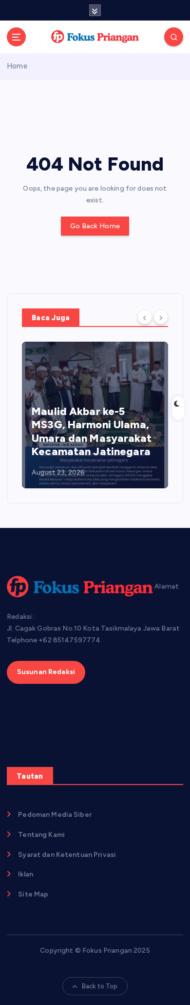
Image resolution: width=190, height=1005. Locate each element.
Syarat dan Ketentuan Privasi (67, 855)
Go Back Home (95, 226)
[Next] (160, 316)
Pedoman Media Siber (55, 814)
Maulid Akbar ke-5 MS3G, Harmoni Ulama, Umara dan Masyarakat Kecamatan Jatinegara (92, 432)
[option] (95, 415)
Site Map (33, 894)
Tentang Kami (41, 834)
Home (17, 66)
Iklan (25, 874)
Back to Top (100, 986)
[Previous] (144, 316)
